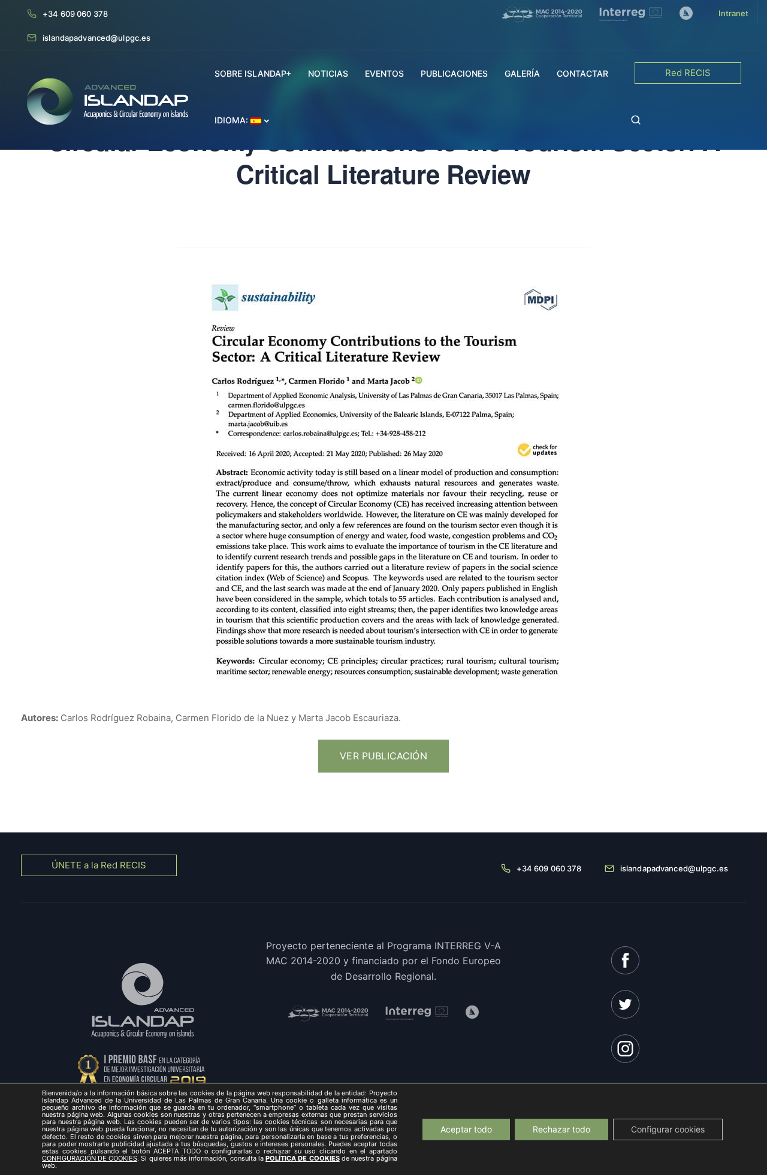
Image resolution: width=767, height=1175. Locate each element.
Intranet (733, 13)
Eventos (384, 73)
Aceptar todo (466, 1128)
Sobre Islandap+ (253, 73)
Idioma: (232, 120)
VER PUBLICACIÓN (383, 756)
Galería (522, 73)
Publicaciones (454, 73)
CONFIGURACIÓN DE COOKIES (89, 1158)
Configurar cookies (668, 1128)
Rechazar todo (561, 1128)
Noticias (328, 73)
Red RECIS (688, 72)
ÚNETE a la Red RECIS (99, 865)
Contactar (582, 73)
